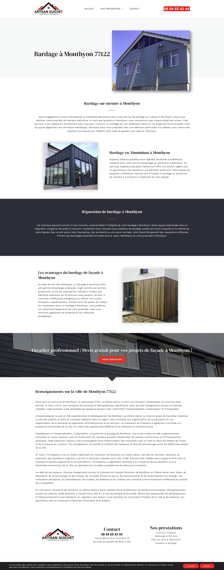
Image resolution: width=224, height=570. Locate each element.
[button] (121, 9)
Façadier (160, 543)
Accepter (191, 566)
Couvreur (161, 532)
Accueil (89, 8)
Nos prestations (110, 8)
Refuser (207, 566)
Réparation (175, 539)
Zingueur (171, 532)
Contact (134, 8)
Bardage (172, 543)
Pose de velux (158, 539)
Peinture (172, 536)
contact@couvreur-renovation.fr (112, 538)
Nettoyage (160, 536)
